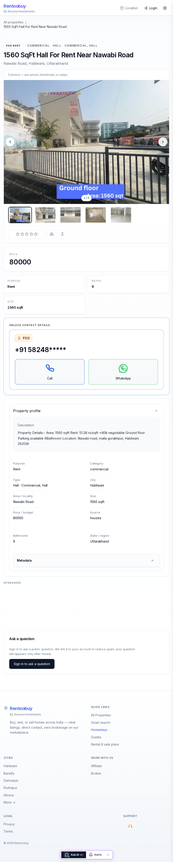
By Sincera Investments (25, 714)
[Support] (130, 826)
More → (9, 802)
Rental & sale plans (105, 744)
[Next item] (162, 141)
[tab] (20, 215)
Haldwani (10, 766)
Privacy (9, 824)
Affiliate (96, 766)
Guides (96, 737)
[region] (86, 142)
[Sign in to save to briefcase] (51, 234)
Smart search (100, 722)
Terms (8, 831)
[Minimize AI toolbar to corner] (108, 854)
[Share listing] (62, 234)
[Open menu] (164, 8)
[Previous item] (10, 141)
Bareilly (9, 773)
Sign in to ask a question (32, 664)
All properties (13, 22)
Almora (9, 795)
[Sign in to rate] (26, 234)
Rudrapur (10, 788)
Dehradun (11, 780)
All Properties (101, 715)
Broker (96, 773)
